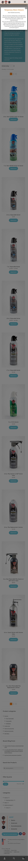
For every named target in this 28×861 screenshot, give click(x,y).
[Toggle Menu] (24, 2)
